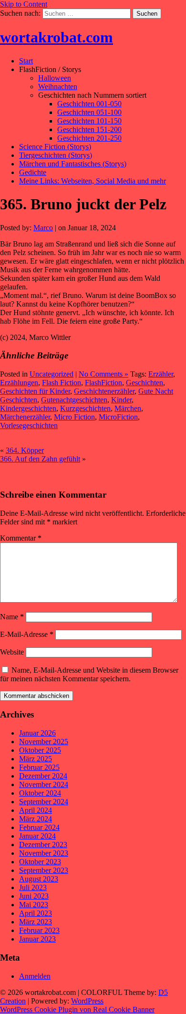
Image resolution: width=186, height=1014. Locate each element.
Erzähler (160, 374)
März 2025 (35, 759)
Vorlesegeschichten (29, 425)
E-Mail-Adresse (26, 634)
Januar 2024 (37, 836)
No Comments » (103, 374)
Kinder (121, 400)
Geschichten (144, 383)
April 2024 (35, 810)
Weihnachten (57, 86)
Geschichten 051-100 (89, 112)
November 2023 (43, 853)
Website (12, 652)
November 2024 (43, 784)
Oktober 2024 (40, 793)
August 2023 (38, 879)
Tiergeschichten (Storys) (55, 155)
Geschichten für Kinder (35, 391)
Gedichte (32, 172)
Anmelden (35, 976)
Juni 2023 (34, 896)
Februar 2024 (39, 827)
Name (12, 617)
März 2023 (35, 922)
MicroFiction (118, 417)
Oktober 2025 (40, 750)
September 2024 (43, 802)
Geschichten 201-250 (89, 138)
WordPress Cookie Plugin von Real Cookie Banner (77, 1009)
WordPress (87, 1001)
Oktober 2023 (40, 862)
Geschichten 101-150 (89, 121)
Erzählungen (19, 383)
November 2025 (43, 741)
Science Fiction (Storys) (55, 147)
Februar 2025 (39, 767)
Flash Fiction (61, 383)
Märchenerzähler (25, 417)
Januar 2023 (37, 939)
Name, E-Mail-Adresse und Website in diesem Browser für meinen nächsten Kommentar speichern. (89, 674)
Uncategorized (51, 374)
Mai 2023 (33, 905)
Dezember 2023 (43, 844)
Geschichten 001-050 (89, 104)
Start (26, 61)
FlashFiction (103, 383)
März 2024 (35, 819)
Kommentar (20, 538)
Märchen (127, 408)
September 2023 (43, 870)
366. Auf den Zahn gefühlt (40, 459)
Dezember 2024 (43, 776)
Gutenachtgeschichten (74, 400)
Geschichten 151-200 (89, 129)
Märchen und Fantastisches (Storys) (72, 164)
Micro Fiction (74, 417)
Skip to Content (23, 4)
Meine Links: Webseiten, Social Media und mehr (92, 181)
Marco (43, 228)
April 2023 (35, 913)
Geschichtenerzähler (104, 391)
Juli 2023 (33, 887)
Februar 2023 (39, 930)
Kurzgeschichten (85, 408)
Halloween (54, 78)
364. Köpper (25, 450)
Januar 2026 (37, 733)
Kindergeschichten (28, 408)
